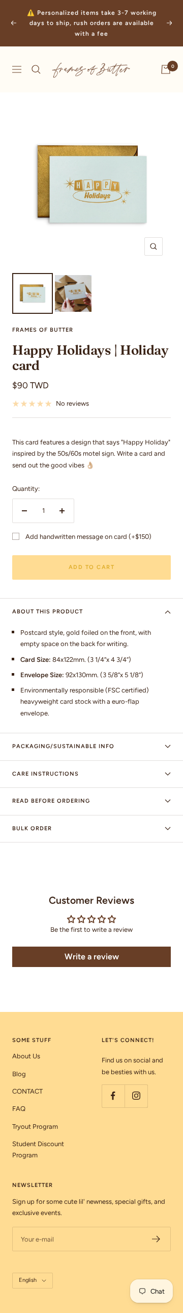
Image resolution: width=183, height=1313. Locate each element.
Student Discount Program (38, 1149)
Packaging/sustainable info (63, 746)
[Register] (156, 1239)
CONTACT (27, 1091)
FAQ (18, 1108)
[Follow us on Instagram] (136, 1095)
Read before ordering (51, 801)
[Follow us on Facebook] (113, 1095)
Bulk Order (32, 828)
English (28, 1280)
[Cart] (166, 69)
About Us (26, 1056)
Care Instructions (45, 774)
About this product (47, 611)
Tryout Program (35, 1126)
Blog (19, 1074)
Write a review (92, 956)
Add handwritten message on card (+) (88, 536)
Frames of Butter (42, 330)
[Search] (36, 69)
